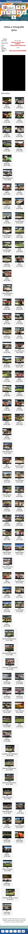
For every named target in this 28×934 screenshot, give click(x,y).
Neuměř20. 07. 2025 (19, 192)
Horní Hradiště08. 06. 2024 (19, 365)
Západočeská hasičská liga (18, 45)
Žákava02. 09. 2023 (19, 379)
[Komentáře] (13, 12)
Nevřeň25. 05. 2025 (19, 250)
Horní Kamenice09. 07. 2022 (19, 581)
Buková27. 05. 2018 (7, 855)
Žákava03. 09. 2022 (19, 495)
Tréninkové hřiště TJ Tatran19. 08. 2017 (10, 898)
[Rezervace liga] (11, 931)
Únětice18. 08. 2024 (7, 279)
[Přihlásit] (23, 7)
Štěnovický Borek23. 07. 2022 (7, 567)
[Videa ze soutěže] (23, 931)
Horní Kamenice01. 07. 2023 (19, 466)
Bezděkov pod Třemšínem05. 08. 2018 (9, 754)
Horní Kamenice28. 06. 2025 (19, 221)
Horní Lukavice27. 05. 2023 (7, 495)
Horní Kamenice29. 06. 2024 (19, 351)
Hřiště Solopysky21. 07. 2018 (7, 811)
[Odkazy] (8, 12)
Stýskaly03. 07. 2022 (7, 595)
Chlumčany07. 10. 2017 (7, 883)
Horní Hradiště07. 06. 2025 (7, 250)
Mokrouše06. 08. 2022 (19, 523)
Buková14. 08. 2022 (19, 509)
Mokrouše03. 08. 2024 (19, 308)
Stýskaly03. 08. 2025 (19, 135)
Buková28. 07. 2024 (7, 322)
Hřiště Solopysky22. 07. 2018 (7, 797)
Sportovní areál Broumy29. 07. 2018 (9, 768)
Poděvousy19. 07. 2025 (7, 207)
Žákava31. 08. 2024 (19, 264)
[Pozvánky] (7, 931)
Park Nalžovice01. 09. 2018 (7, 725)
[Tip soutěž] (19, 931)
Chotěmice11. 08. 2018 (7, 739)
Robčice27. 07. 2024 (19, 322)
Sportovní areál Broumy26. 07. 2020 (9, 639)
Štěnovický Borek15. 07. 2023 (7, 451)
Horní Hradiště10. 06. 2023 (19, 480)
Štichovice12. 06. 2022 (7, 610)
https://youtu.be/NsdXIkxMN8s (17, 50)
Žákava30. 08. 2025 (7, 106)
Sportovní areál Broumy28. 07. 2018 (9, 783)
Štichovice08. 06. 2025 (19, 236)
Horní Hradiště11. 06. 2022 (19, 610)
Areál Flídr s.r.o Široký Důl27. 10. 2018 (9, 667)
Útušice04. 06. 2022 (7, 624)
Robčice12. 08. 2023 (19, 408)
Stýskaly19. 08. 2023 (19, 394)
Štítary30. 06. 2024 (7, 351)
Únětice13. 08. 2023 (7, 408)
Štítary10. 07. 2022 (7, 581)
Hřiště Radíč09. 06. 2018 (19, 840)
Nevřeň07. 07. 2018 (7, 826)
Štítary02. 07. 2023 (7, 466)
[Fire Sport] (8, 7)
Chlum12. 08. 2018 (19, 725)
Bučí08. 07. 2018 (20, 811)
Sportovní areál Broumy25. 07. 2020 (9, 653)
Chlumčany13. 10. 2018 (7, 682)
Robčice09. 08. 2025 (7, 135)
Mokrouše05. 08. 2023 (19, 423)
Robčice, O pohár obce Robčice (17, 43)
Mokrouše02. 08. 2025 (19, 149)
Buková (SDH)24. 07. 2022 (7, 552)
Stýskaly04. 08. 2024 (7, 308)
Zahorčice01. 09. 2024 (7, 264)
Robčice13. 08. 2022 (7, 523)
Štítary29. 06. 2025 (19, 207)
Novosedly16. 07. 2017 (7, 912)
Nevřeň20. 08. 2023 (7, 394)
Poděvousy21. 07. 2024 (7, 336)
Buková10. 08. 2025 (7, 120)
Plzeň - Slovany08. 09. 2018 (19, 711)
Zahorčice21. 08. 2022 (7, 509)
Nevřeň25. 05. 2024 (7, 379)
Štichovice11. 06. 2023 (7, 480)
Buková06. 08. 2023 (7, 423)
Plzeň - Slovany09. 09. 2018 (7, 711)
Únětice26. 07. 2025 (7, 192)
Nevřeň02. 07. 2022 (19, 595)
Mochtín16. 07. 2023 (7, 437)
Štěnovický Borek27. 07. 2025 (7, 178)
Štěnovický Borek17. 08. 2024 (7, 293)
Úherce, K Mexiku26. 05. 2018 (7, 869)
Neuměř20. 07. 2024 (19, 336)
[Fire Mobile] (13, 17)
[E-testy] (19, 12)
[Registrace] (3, 12)
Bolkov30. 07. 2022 (19, 538)
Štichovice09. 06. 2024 (7, 365)
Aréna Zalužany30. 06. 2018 (19, 826)
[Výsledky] (15, 931)
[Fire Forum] (24, 12)
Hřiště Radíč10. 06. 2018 (7, 840)
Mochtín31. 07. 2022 (7, 538)
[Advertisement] (14, 35)
